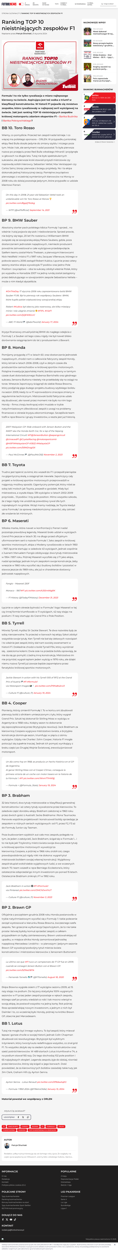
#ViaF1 (48, 311)
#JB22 (32, 443)
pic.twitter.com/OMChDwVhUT (35, 890)
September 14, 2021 (39, 210)
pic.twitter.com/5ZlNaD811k (20, 970)
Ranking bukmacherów (12, 1199)
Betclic (95, 107)
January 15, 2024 (55, 1089)
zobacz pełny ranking (104, 142)
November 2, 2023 (53, 454)
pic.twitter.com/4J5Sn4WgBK (40, 590)
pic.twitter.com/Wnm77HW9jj (39, 778)
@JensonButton (39, 435)
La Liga (64, 1202)
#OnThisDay (12, 291)
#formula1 (32, 682)
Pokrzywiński (9, 1130)
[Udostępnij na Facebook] (18, 1117)
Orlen (61, 1126)
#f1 (24, 682)
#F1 (29, 435)
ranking (22, 1130)
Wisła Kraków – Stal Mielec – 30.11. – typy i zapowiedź (103, 57)
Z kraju (27, 4)
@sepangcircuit (57, 435)
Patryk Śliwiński (24, 33)
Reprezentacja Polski (70, 1179)
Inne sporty (13, 1126)
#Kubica (17, 306)
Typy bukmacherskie (10, 1196)
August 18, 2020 (55, 977)
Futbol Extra (90, 4)
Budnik (35, 1126)
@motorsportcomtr (47, 439)
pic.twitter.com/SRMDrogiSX (20, 447)
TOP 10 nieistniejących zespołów (42, 1130)
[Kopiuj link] (28, 1117)
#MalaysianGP (21, 443)
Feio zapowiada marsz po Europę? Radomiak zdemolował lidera (102, 82)
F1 (19, 13)
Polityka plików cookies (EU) (14, 1185)
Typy (57, 4)
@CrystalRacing (27, 439)
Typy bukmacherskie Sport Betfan (16, 1205)
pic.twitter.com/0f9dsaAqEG (51, 1082)
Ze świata (35, 4)
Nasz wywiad (45, 4)
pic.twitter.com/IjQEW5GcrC (20, 315)
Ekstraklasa (66, 1182)
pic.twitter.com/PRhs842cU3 (49, 686)
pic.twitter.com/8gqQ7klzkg (20, 203)
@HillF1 (9, 443)
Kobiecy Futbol (63, 4)
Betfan (95, 95)
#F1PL (41, 311)
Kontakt (5, 1182)
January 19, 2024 (41, 693)
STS (94, 118)
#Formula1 (42, 886)
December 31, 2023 (48, 597)
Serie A (64, 1199)
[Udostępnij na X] (23, 1117)
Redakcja (6, 1179)
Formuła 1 (51, 1126)
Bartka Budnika (68, 116)
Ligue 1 (64, 1208)
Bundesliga (66, 1205)
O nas (4, 1176)
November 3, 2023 (42, 897)
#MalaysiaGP (43, 443)
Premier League (68, 1196)
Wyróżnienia (80, 4)
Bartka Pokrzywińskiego (17, 120)
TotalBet (96, 132)
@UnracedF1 (12, 439)
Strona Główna (9, 13)
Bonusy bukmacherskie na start (15, 1202)
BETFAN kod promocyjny (12, 1208)
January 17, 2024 (49, 322)
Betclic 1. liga (66, 1185)
